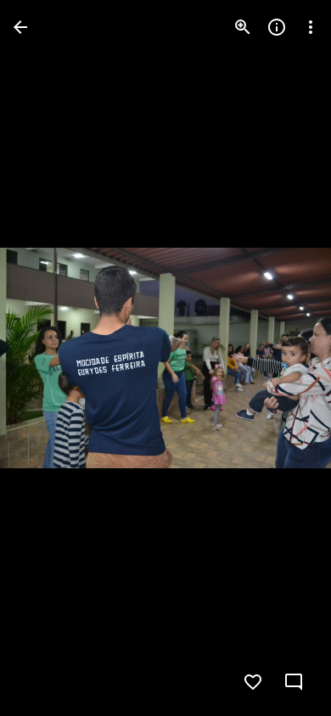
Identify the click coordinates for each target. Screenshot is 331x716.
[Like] (253, 682)
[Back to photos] (20, 27)
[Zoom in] (243, 27)
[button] (47, 358)
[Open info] (277, 27)
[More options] (311, 27)
